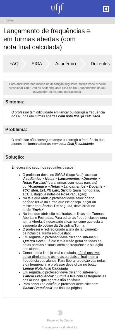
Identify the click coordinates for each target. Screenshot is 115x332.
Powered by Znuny (60, 320)
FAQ (13, 63)
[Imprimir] (88, 33)
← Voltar (8, 20)
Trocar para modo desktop (60, 327)
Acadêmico (66, 63)
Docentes (100, 63)
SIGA (37, 63)
